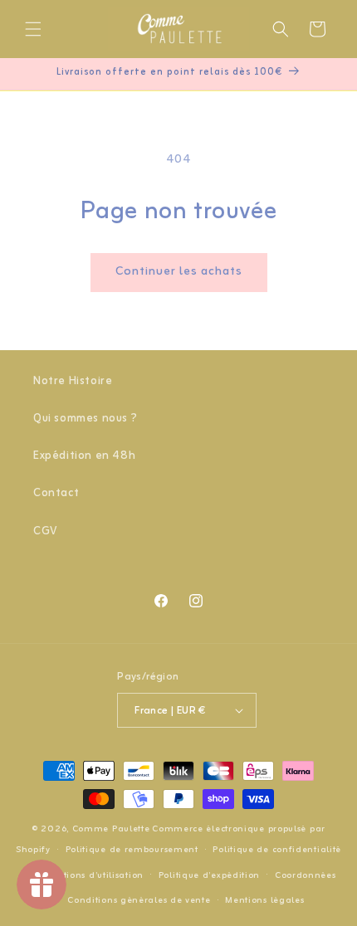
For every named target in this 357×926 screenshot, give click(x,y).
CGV (45, 531)
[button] (33, 29)
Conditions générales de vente (138, 900)
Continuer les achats (178, 271)
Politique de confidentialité (277, 849)
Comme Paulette (111, 828)
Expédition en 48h (84, 455)
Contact (56, 493)
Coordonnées (305, 875)
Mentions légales (264, 900)
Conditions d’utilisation (90, 875)
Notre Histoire (72, 381)
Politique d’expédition (209, 875)
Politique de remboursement (132, 849)
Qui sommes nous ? (85, 418)
